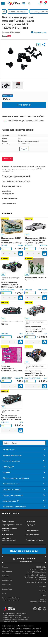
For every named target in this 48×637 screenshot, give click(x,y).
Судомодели (8, 466)
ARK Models (42, 289)
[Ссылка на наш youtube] (44, 608)
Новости (5, 567)
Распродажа (6, 585)
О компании (41, 586)
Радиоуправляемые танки (12, 525)
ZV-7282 (4, 245)
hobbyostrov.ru (23, 626)
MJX (19, 138)
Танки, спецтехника (11, 461)
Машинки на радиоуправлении (8, 539)
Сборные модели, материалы (16, 478)
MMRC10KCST (6, 378)
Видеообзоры (7, 589)
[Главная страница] (4, 11)
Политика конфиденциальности (38, 601)
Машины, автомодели (12, 455)
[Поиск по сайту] (29, 3)
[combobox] (24, 443)
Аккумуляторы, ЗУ (11, 501)
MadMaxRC (19, 378)
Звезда (20, 245)
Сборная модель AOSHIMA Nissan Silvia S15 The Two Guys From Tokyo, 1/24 (35, 240)
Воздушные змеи (32, 534)
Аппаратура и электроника (14, 506)
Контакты (42, 591)
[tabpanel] (24, 57)
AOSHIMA (43, 245)
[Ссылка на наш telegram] (35, 608)
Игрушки (6, 472)
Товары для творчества (13, 495)
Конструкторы (7, 534)
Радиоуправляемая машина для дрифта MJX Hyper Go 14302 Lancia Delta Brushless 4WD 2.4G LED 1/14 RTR (35, 331)
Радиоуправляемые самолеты (9, 529)
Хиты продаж (7, 580)
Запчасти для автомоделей (28, 141)
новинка (4, 219)
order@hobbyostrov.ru (37, 572)
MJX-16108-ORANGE (32, 378)
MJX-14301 (5, 422)
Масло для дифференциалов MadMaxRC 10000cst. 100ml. (12, 368)
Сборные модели (32, 530)
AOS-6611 (28, 245)
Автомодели (30, 521)
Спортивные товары (11, 489)
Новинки (7, 213)
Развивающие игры (11, 483)
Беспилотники (9, 449)
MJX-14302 (29, 334)
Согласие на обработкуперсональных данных (10, 599)
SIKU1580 (4, 334)
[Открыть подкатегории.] (42, 449)
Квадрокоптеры (8, 521)
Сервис (43, 595)
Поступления (7, 571)
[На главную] (14, 3)
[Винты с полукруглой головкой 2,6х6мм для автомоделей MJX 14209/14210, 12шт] (5, 85)
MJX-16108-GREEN (8, 289)
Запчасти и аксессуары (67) (11, 278)
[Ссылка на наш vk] (39, 608)
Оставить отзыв (40, 32)
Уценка (4, 593)
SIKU (21, 334)
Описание (7, 159)
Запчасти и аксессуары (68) (35, 322)
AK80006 (28, 289)
